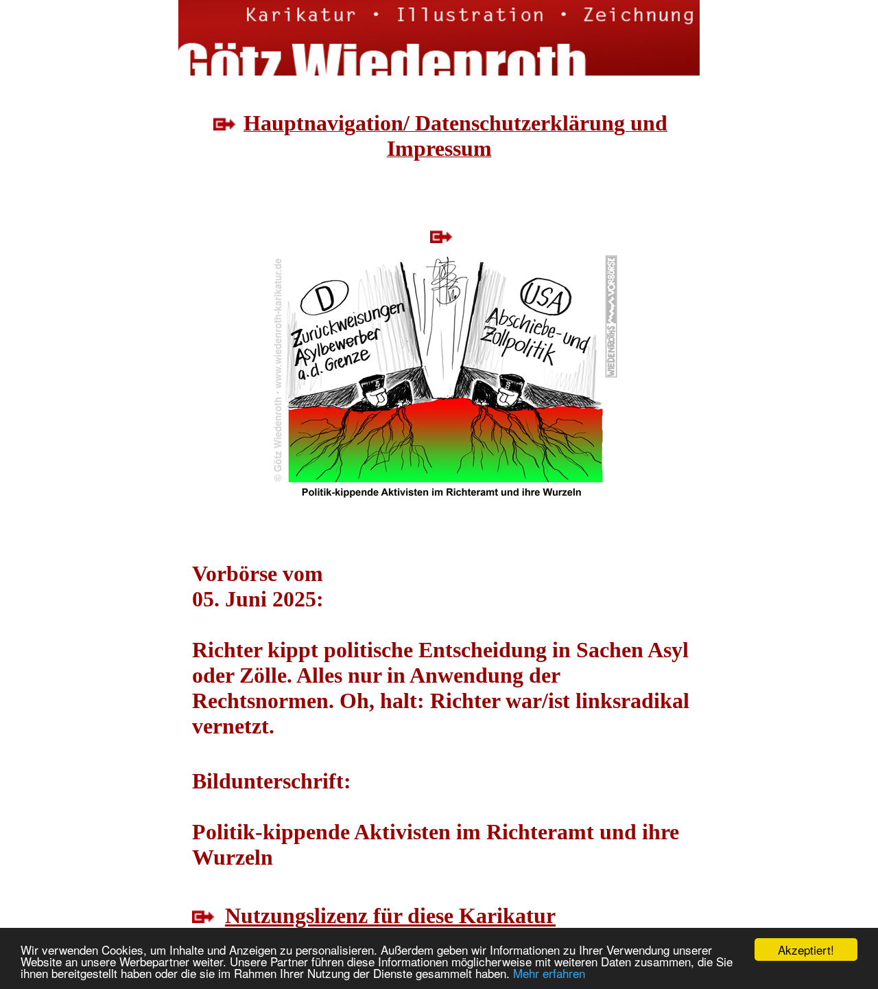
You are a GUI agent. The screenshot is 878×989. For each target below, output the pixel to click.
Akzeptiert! (806, 949)
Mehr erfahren (549, 972)
